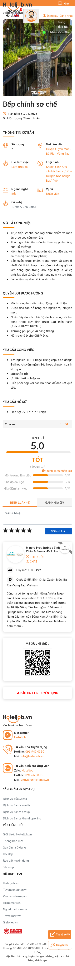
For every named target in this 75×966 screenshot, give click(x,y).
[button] (33, 92)
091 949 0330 (34, 751)
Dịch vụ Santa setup (16, 812)
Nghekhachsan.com (16, 909)
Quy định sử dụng (14, 847)
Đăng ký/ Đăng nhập (59, 15)
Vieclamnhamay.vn (15, 896)
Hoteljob (20, 737)
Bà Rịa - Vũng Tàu (57, 153)
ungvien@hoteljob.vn (35, 779)
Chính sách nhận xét (58, 471)
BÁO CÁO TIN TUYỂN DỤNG (39, 693)
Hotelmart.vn (12, 903)
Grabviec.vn (10, 922)
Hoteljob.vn (10, 883)
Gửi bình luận (58, 531)
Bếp (14, 193)
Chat (33, 561)
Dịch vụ (11, 25)
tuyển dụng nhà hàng (40, 956)
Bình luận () (20, 502)
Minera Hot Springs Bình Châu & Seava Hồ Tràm (43, 549)
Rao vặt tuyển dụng (16, 860)
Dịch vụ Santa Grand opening (22, 818)
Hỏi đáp (11, 15)
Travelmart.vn (12, 916)
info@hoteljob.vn (32, 756)
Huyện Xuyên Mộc (57, 149)
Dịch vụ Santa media (16, 805)
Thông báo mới (13, 841)
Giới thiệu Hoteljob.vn (17, 834)
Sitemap (8, 867)
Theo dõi (36, 557)
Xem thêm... (15, 626)
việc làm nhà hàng (16, 956)
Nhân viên (52, 193)
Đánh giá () (54, 502)
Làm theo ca (19, 166)
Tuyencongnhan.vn (15, 889)
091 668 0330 (34, 775)
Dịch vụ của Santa (15, 799)
